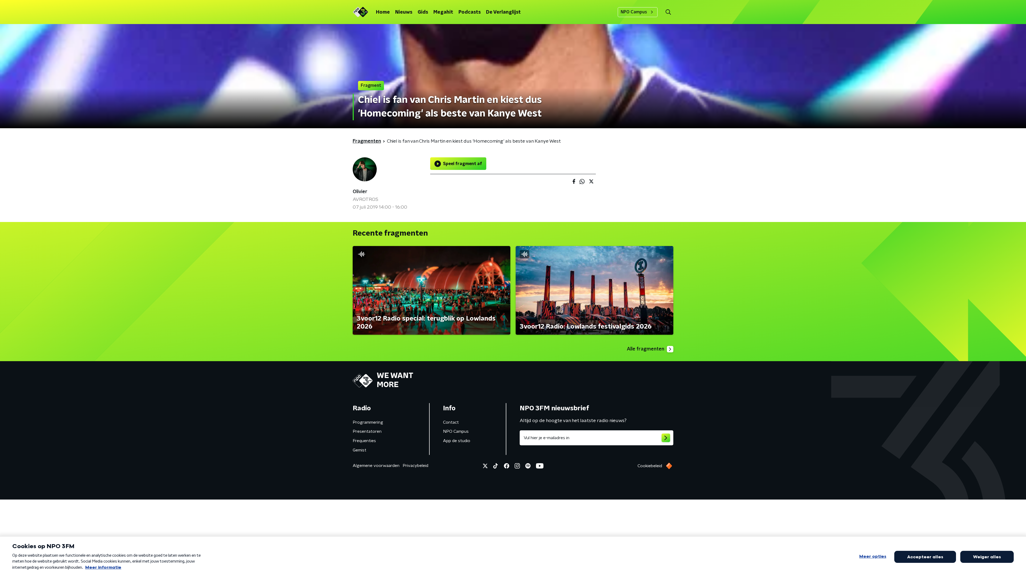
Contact (451, 422)
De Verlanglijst (503, 12)
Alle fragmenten (645, 349)
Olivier (360, 191)
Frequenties (364, 441)
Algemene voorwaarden (376, 465)
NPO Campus (634, 12)
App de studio (456, 441)
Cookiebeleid (650, 466)
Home (383, 12)
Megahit (443, 12)
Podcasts (469, 12)
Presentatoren (367, 431)
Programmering (368, 422)
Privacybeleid (415, 465)
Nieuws (403, 12)
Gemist (359, 450)
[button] (668, 12)
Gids (423, 12)
